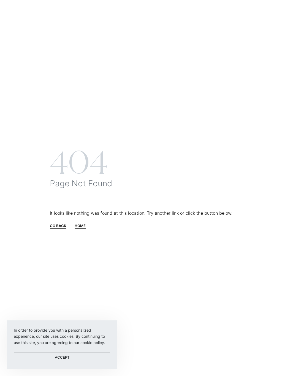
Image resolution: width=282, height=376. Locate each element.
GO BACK (58, 226)
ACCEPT (62, 357)
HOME (80, 226)
